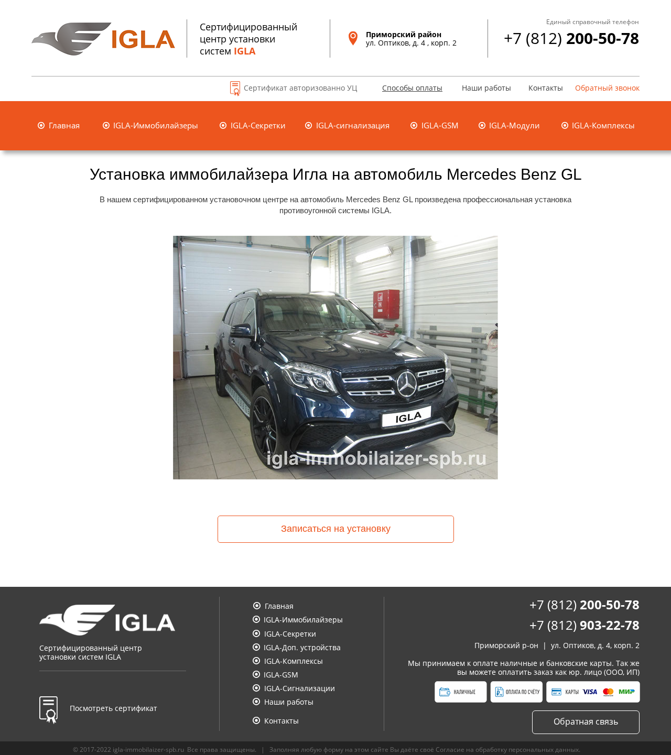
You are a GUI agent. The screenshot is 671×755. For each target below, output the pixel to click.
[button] (405, 89)
